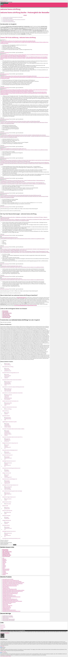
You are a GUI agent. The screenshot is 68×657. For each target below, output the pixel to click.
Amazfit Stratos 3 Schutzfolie (7, 616)
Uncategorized (5, 573)
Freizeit (3, 563)
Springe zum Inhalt (4, 0)
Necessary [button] (2, 646)
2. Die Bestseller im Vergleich (7, 18)
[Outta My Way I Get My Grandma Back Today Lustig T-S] (11, 266)
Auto (3, 558)
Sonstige (4, 571)
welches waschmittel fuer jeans (6, 542)
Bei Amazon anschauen (4, 52)
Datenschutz (2, 626)
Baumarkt (4, 559)
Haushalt (4, 565)
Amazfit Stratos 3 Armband (7, 615)
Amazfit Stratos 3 (5, 618)
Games (3, 564)
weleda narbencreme (4, 543)
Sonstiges (4, 572)
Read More (7, 632)
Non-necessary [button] (3, 651)
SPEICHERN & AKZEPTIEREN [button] (5, 656)
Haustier (4, 566)
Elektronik (4, 562)
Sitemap (1, 628)
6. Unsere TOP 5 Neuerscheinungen (8, 21)
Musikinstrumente (5, 569)
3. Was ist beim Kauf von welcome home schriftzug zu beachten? (13, 19)
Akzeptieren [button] (2, 632)
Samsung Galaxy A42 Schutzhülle (8, 619)
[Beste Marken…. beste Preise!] (6, 2)
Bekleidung (4, 560)
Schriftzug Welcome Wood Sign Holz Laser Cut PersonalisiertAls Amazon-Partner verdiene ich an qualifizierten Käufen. (22, 238)
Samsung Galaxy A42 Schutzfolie (8, 620)
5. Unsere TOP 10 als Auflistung (7, 20)
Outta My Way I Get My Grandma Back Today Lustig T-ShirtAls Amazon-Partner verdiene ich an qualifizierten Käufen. (22, 267)
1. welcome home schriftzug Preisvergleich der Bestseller (12, 17)
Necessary (3, 647)
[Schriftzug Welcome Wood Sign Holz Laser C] (9, 237)
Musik (3, 567)
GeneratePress (22, 630)
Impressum (2, 625)
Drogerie (4, 561)
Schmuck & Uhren (5, 570)
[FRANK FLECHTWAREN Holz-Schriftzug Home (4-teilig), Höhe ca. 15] (13, 148)
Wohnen (4, 574)
